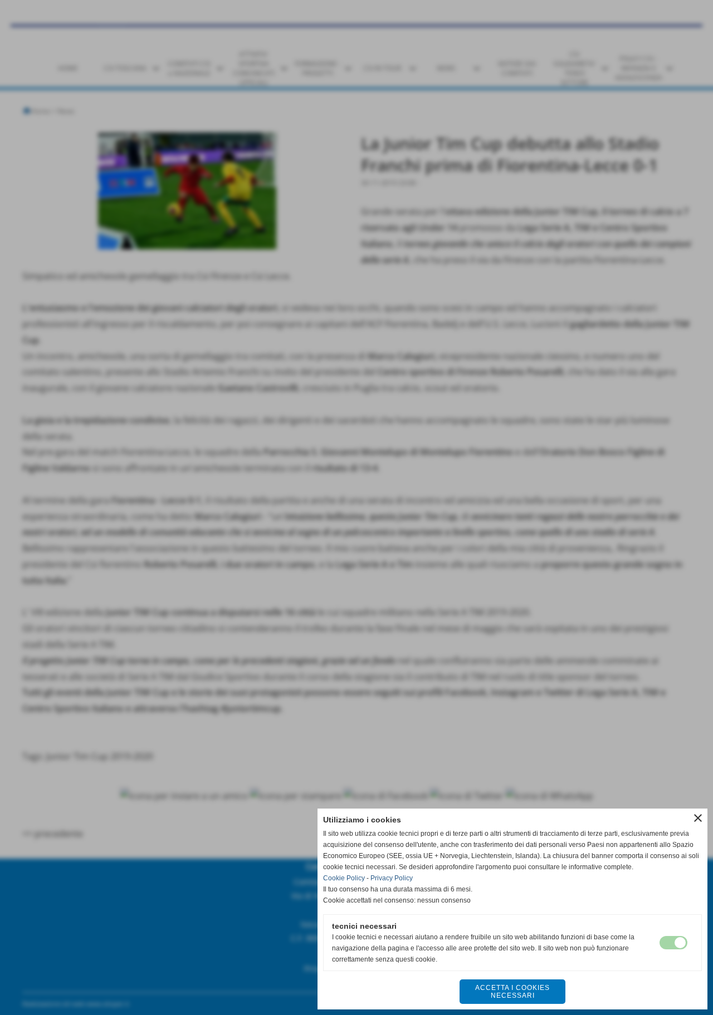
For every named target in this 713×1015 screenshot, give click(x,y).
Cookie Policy (344, 878)
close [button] (698, 818)
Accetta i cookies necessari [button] (512, 991)
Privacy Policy (391, 878)
